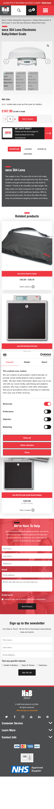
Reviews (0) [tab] (42, 149)
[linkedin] (39, 717)
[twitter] (6, 717)
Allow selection (27, 445)
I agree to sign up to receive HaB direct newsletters (25, 599)
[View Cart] (30, 10)
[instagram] (23, 717)
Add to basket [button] (25, 510)
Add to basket (27, 119)
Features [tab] (28, 149)
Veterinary (43, 665)
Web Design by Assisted (27, 710)
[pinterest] (47, 717)
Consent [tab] (9, 362)
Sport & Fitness (28, 665)
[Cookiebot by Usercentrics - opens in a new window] (40, 355)
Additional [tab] (28, 154)
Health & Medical (11, 665)
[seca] (7, 133)
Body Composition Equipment (19, 20)
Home (4, 20)
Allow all (27, 438)
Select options (25, 286)
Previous (6, 61)
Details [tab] (27, 362)
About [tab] (44, 362)
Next (47, 61)
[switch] (47, 412)
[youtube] (31, 717)
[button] (48, 45)
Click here (46, 2)
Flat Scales (6, 23)
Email (8, 569)
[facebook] (14, 717)
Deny (27, 452)
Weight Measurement (41, 20)
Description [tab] (14, 149)
